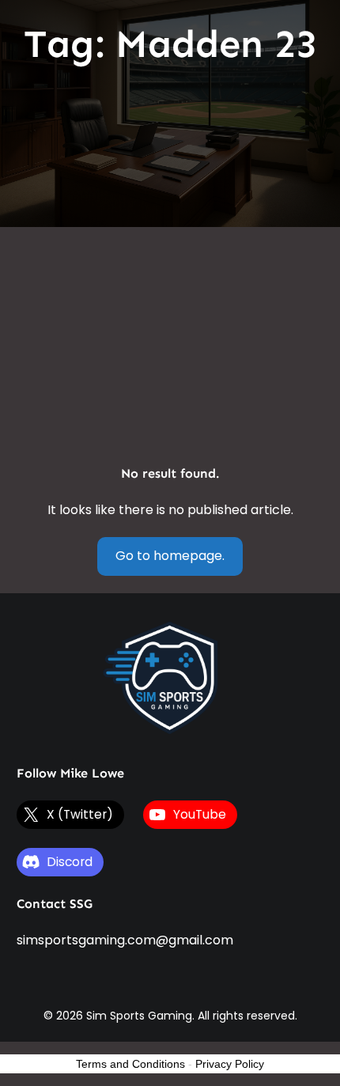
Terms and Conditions (130, 1064)
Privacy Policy (229, 1064)
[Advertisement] (170, 265)
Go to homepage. (170, 556)
